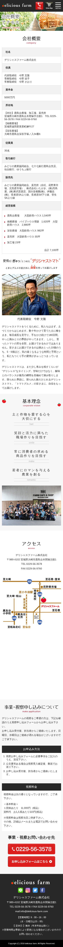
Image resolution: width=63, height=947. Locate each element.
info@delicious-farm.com (34, 911)
